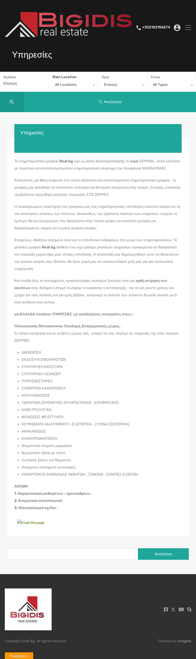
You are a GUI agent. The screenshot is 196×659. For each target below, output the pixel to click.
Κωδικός (10, 77)
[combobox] (73, 86)
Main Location (64, 77)
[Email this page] (31, 523)
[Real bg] (69, 49)
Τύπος (155, 77)
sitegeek (184, 641)
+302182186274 (156, 27)
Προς (105, 77)
